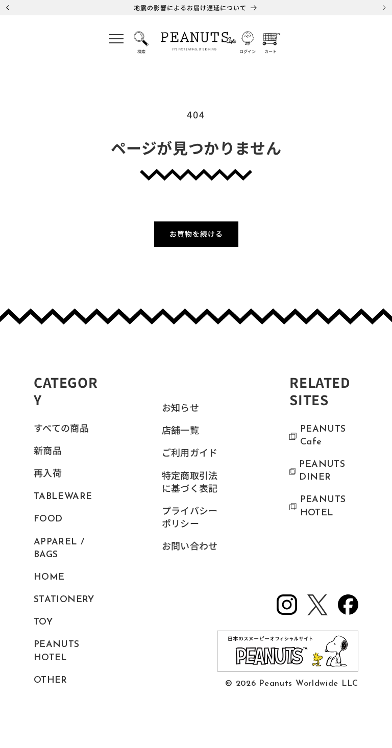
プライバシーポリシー (190, 519)
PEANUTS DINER (322, 471)
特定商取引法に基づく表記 (190, 483)
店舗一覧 (180, 431)
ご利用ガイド (190, 454)
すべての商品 (61, 429)
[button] (116, 42)
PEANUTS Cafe (323, 436)
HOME (49, 577)
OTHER (50, 680)
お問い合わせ (190, 547)
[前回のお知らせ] (7, 7)
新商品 (48, 452)
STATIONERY (64, 600)
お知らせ (180, 409)
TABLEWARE (63, 497)
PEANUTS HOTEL (57, 651)
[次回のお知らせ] (384, 7)
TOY (43, 622)
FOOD (48, 519)
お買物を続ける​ (196, 234)
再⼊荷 (48, 474)
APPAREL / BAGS (59, 549)
